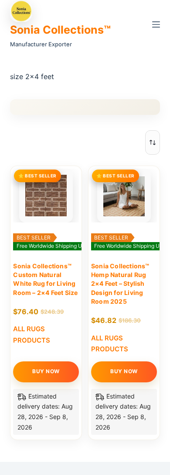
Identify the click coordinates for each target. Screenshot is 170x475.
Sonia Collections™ (60, 29)
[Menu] (156, 24)
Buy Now (46, 371)
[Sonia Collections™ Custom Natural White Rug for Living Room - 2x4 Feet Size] (46, 195)
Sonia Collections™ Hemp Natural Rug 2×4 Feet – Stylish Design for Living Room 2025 (120, 283)
